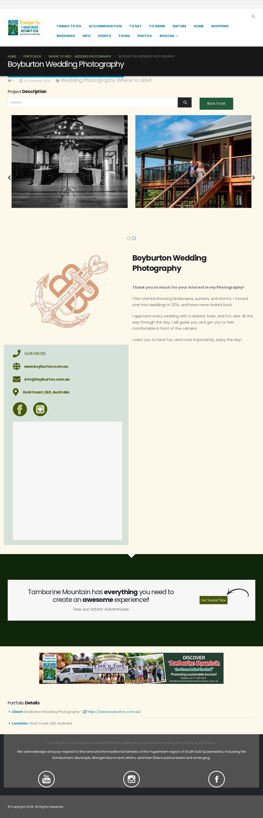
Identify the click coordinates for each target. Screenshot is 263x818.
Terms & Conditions (199, 743)
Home (199, 26)
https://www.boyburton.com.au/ (114, 712)
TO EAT (135, 26)
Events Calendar (93, 743)
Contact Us (170, 743)
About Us (69, 743)
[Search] (184, 102)
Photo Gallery (122, 743)
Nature (179, 26)
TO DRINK (157, 26)
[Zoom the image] (46, 773)
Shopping (220, 26)
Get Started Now (213, 600)
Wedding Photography (88, 80)
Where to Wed (134, 80)
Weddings (66, 36)
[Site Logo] (25, 28)
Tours (124, 36)
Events (104, 36)
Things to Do (69, 26)
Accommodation (105, 26)
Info (86, 36)
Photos (144, 36)
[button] (253, 16)
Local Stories (147, 743)
